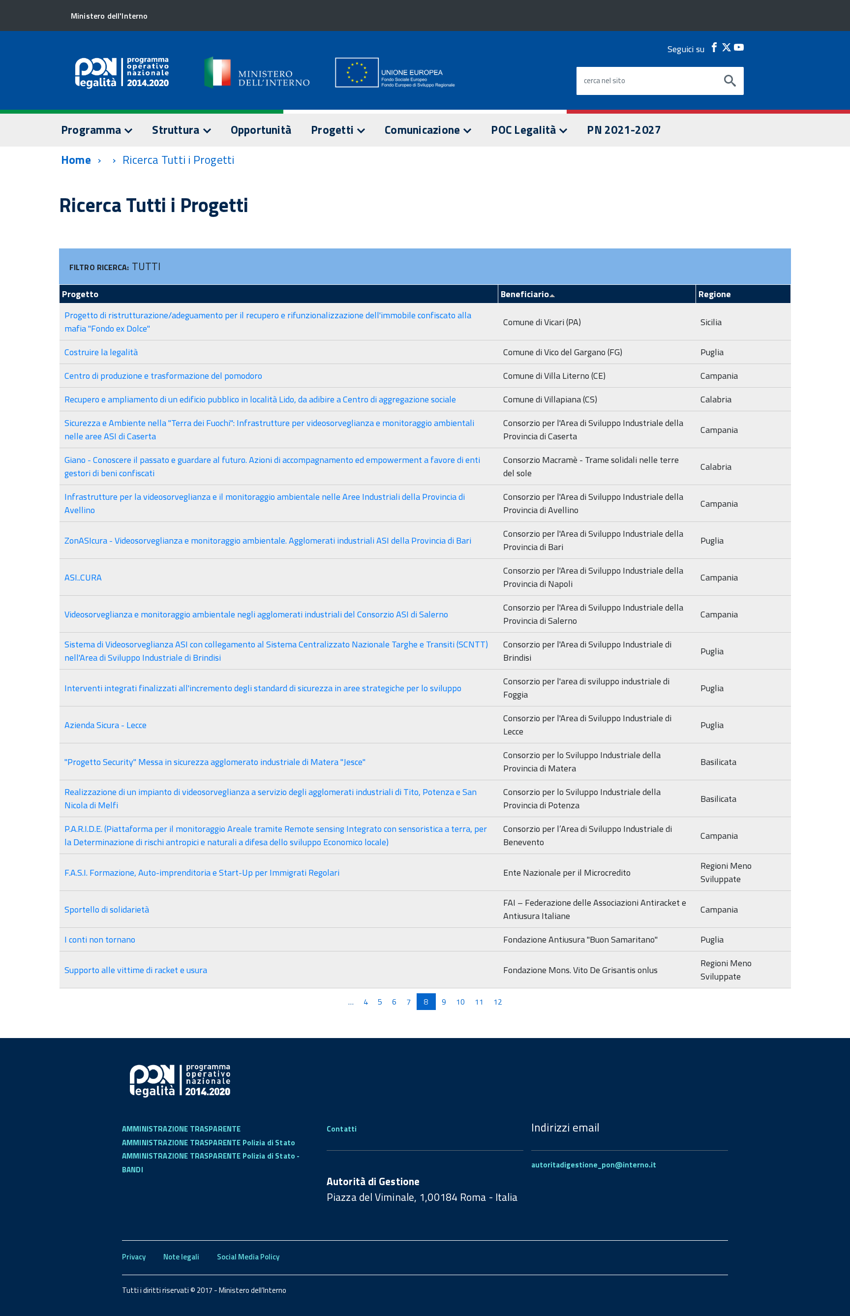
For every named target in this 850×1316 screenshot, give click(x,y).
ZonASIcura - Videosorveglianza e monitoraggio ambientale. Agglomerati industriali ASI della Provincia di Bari (267, 540)
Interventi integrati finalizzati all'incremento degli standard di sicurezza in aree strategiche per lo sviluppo (262, 688)
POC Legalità (524, 129)
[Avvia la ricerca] (730, 81)
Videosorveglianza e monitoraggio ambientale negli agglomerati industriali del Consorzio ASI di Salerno (256, 614)
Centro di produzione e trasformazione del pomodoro (163, 375)
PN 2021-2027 (624, 129)
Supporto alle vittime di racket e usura (135, 970)
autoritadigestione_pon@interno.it (593, 1164)
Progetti (333, 129)
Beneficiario (525, 294)
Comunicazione (423, 129)
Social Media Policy (248, 1256)
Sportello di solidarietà (106, 909)
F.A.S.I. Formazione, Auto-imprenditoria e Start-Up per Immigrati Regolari (201, 872)
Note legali (181, 1256)
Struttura (177, 129)
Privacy (134, 1256)
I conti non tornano (99, 939)
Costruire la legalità (101, 352)
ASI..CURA (83, 577)
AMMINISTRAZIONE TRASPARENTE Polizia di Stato (208, 1142)
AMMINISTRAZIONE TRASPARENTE (181, 1128)
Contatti (342, 1128)
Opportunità (261, 129)
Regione (714, 294)
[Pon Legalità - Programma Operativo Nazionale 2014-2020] (257, 72)
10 (460, 1002)
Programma (92, 129)
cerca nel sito (604, 80)
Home (76, 159)
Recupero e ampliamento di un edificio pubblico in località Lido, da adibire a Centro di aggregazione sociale (260, 399)
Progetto (80, 294)
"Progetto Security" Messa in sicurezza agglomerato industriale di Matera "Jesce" (214, 761)
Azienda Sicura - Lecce (105, 725)
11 (479, 1002)
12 (497, 1002)
